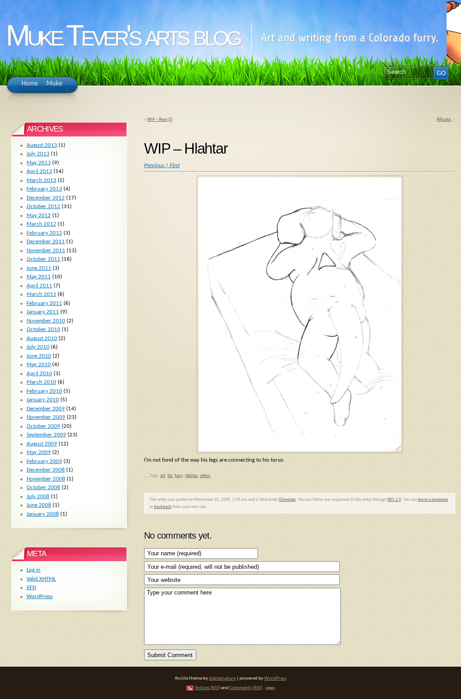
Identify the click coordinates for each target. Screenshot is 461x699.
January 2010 (43, 400)
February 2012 (44, 233)
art (162, 475)
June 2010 (39, 356)
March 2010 (41, 382)
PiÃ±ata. (444, 119)
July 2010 (38, 347)
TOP (270, 688)
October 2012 (43, 206)
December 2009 (46, 409)
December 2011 (46, 242)
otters (205, 475)
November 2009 (46, 417)
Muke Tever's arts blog (123, 35)
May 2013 (39, 163)
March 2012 (41, 224)
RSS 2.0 (394, 499)
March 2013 (41, 180)
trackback (163, 506)
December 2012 (46, 198)
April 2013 (39, 171)
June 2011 (39, 268)
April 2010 (39, 374)
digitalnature (222, 678)
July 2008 (38, 496)
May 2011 (39, 277)
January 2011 (43, 312)
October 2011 (43, 259)
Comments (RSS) (246, 687)
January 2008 (43, 514)
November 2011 (46, 251)
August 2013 (42, 145)
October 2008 (43, 487)
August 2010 (42, 338)
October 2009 (43, 426)
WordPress (40, 596)
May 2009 (39, 452)
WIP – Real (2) (159, 119)
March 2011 (41, 294)
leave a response (433, 499)
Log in (34, 570)
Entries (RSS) (207, 687)
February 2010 (44, 391)
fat (169, 475)
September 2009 (46, 435)
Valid (41, 579)
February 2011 (44, 303)
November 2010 (46, 321)
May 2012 (39, 215)
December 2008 (46, 470)
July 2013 (38, 154)
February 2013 (44, 189)
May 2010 (39, 365)
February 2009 (44, 461)
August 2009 (42, 444)
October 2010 (43, 329)
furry (179, 475)
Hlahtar (191, 475)
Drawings (287, 499)
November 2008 (46, 479)
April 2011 (39, 286)
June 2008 (39, 505)
